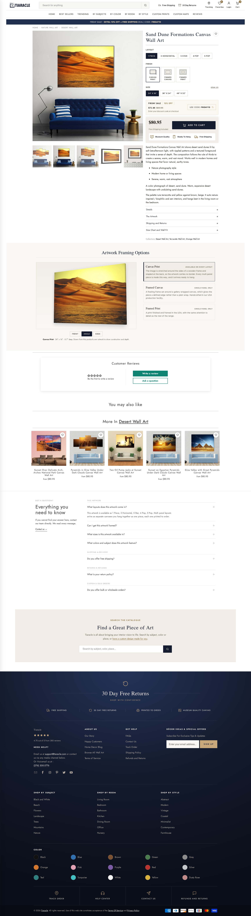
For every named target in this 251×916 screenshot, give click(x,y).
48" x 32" (181, 93)
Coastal (164, 816)
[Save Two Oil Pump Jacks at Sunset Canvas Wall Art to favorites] (139, 435)
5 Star (184, 56)
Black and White (42, 799)
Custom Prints (160, 14)
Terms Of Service (115, 910)
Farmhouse (166, 833)
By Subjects (99, 14)
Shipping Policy (133, 752)
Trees (36, 821)
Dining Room (103, 821)
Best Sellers (66, 14)
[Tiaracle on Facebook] (43, 772)
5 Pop (207, 56)
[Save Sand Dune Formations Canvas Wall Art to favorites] (215, 33)
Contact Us (131, 741)
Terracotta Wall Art (177, 239)
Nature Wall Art (49, 28)
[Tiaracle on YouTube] (71, 772)
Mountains (39, 827)
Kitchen (100, 816)
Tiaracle (44, 910)
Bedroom (101, 805)
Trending (83, 14)
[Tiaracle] (20, 5)
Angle (87, 334)
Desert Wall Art (69, 28)
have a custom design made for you (129, 638)
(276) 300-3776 (41, 765)
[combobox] (90, 5)
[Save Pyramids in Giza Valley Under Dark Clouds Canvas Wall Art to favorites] (100, 435)
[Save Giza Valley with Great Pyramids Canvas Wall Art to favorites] (215, 435)
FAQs (128, 736)
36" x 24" (166, 93)
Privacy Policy (133, 910)
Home (52, 14)
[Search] (145, 5)
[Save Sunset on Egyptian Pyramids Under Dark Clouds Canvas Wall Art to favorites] (177, 435)
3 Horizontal (168, 56)
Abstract (165, 799)
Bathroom (101, 810)
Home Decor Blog (93, 747)
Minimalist (166, 821)
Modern (164, 805)
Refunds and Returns (135, 758)
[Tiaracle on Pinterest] (57, 772)
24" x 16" (152, 93)
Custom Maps (181, 14)
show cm (214, 87)
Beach (37, 805)
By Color (115, 14)
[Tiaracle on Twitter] (64, 772)
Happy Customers (93, 741)
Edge (97, 334)
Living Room (103, 799)
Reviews (197, 14)
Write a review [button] (150, 373)
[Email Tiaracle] (36, 772)
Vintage (164, 810)
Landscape (39, 816)
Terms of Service (93, 758)
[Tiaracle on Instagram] (50, 772)
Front (75, 334)
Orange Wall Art (193, 239)
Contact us (41, 529)
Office (100, 827)
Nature (37, 833)
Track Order (131, 747)
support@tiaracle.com (55, 754)
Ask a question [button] (150, 380)
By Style (143, 14)
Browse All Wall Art (94, 752)
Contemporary (168, 827)
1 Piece (151, 56)
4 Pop (196, 56)
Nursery (101, 833)
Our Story (89, 736)
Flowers (37, 810)
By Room (130, 14)
